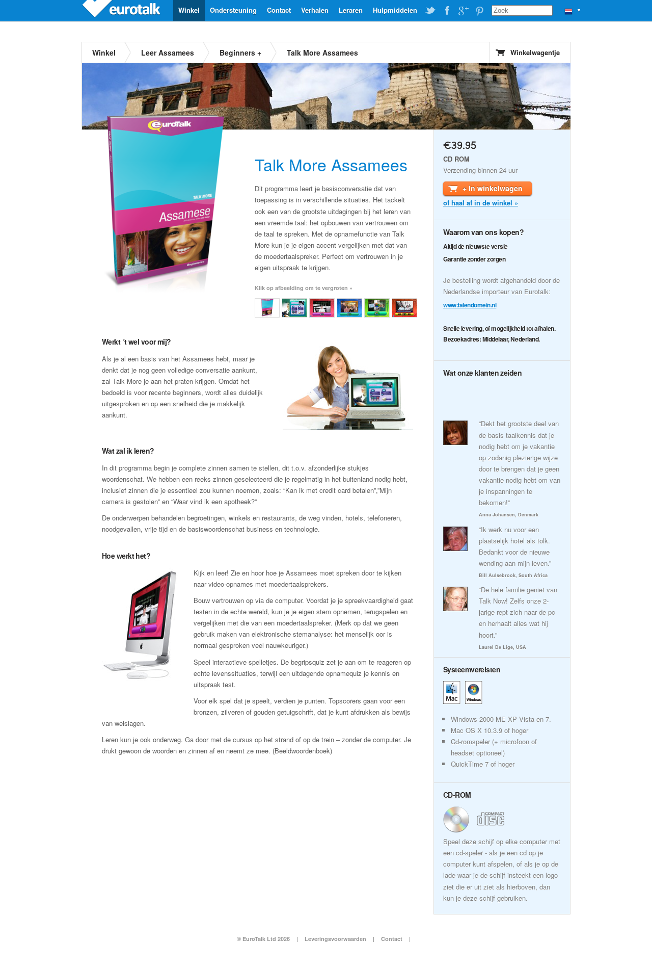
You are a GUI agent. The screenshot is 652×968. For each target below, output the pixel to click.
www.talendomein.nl (469, 304)
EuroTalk (122, 10)
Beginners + (240, 52)
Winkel (189, 10)
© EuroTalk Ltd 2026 (263, 939)
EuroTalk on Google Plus (463, 10)
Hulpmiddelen (395, 10)
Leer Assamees (167, 52)
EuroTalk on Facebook (447, 10)
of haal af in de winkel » (480, 202)
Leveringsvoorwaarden (335, 939)
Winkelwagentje (535, 52)
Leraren (351, 10)
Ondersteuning (233, 10)
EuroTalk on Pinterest (479, 10)
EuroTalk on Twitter (430, 10)
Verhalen (315, 10)
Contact (279, 10)
